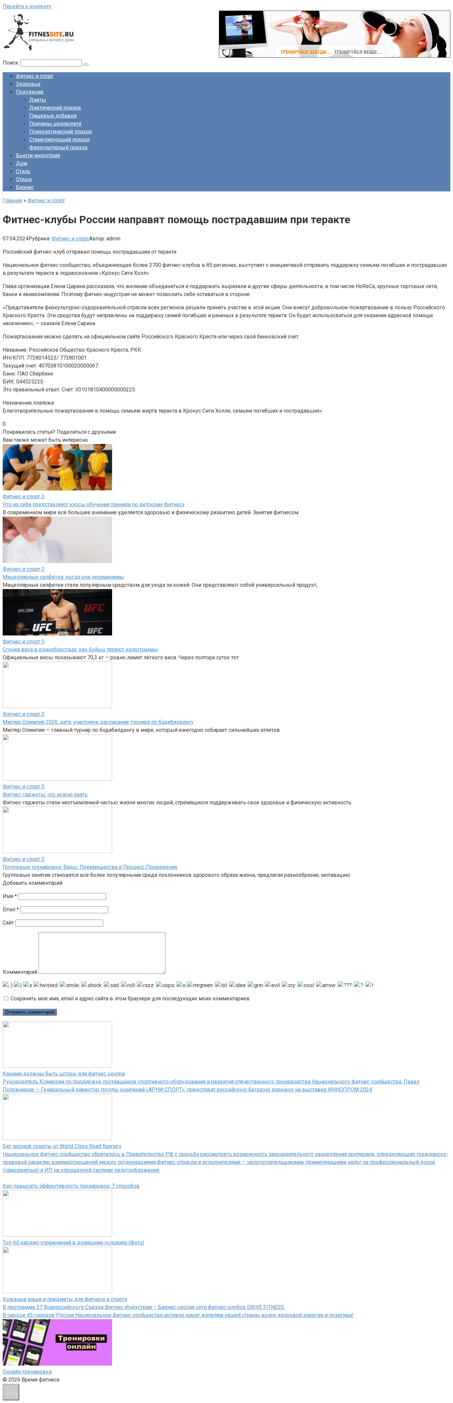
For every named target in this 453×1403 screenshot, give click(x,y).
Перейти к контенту (27, 6)
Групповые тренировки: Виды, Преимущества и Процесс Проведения (90, 867)
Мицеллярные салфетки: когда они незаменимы (63, 577)
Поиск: (12, 63)
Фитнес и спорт (34, 76)
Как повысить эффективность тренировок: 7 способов (71, 1186)
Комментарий (20, 972)
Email (11, 909)
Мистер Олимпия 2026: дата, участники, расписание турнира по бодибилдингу (98, 722)
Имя (10, 896)
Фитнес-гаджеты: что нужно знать (45, 794)
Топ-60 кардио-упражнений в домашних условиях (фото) (73, 1242)
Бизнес (25, 187)
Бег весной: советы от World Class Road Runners (62, 1146)
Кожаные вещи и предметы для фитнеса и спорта (65, 1299)
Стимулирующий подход (59, 139)
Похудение (29, 92)
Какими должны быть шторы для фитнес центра (64, 1074)
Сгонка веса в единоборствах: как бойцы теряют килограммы (80, 649)
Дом (21, 163)
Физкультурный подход (58, 147)
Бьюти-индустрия (38, 155)
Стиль (23, 171)
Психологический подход (60, 131)
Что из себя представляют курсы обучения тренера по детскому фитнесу (94, 504)
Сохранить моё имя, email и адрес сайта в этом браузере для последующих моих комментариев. (131, 998)
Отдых (24, 179)
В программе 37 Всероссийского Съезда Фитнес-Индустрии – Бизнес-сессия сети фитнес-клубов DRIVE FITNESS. (144, 1307)
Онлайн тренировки (27, 1372)
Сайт (8, 923)
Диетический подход (55, 108)
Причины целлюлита (55, 124)
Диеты (37, 100)
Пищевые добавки (53, 116)
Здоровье (28, 84)
